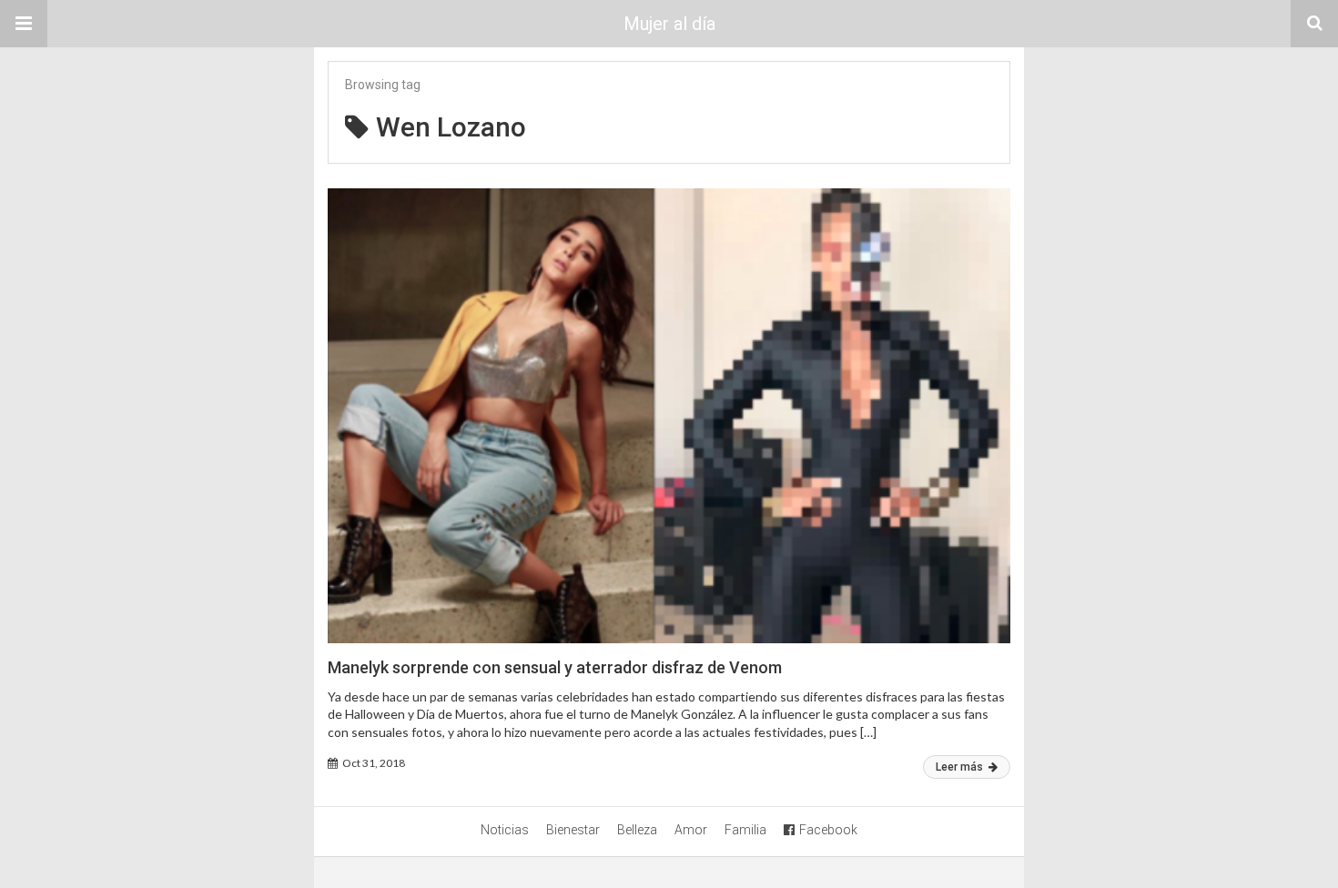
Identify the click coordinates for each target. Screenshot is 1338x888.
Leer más (961, 767)
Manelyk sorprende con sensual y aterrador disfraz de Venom (555, 667)
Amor (690, 829)
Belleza (637, 829)
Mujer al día (669, 24)
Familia (745, 829)
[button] (23, 23)
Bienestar (573, 829)
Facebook (828, 829)
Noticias (505, 829)
